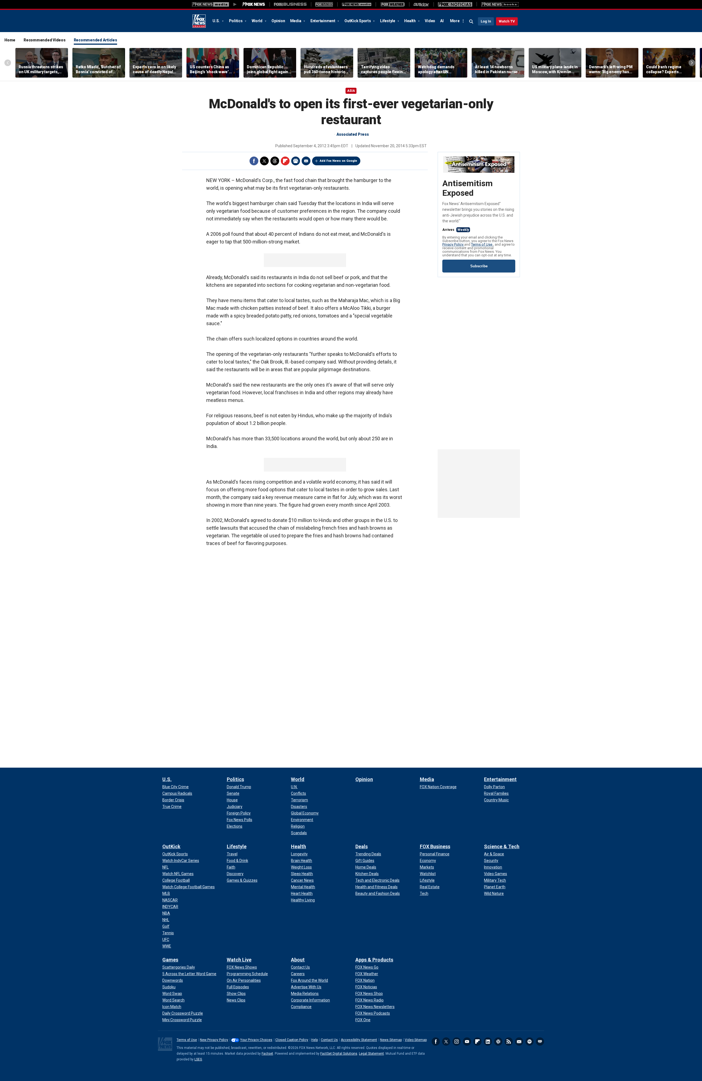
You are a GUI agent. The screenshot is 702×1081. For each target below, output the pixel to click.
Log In (486, 21)
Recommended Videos (45, 40)
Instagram (456, 1041)
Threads (274, 161)
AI (442, 21)
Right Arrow (692, 62)
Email (306, 161)
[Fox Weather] (392, 4)
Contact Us (329, 1040)
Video (430, 21)
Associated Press (352, 134)
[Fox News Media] (253, 4)
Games (170, 960)
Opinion (278, 21)
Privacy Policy (453, 244)
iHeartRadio (540, 1041)
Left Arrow (7, 62)
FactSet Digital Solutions (338, 1054)
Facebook (254, 161)
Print (295, 161)
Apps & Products (374, 960)
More (455, 21)
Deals (361, 846)
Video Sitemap (416, 1040)
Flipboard (285, 161)
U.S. (216, 21)
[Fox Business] (290, 4)
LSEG (198, 1059)
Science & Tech (501, 846)
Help (314, 1040)
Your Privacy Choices (256, 1040)
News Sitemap (391, 1040)
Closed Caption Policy (291, 1040)
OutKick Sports (358, 21)
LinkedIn (488, 1041)
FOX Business (435, 846)
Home (9, 40)
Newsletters (519, 1041)
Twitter (264, 161)
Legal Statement (371, 1054)
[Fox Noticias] (455, 4)
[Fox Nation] (324, 4)
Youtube (467, 1041)
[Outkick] (421, 4)
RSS (509, 1041)
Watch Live (239, 960)
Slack (498, 1041)
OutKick (171, 846)
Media (296, 21)
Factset (267, 1054)
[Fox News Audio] (356, 4)
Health (410, 21)
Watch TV (507, 21)
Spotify (529, 1041)
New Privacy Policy (214, 1040)
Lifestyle (388, 21)
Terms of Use (482, 244)
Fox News (199, 21)
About (298, 960)
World (257, 21)
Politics (236, 21)
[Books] (500, 4)
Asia (351, 91)
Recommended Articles (95, 40)
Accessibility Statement (359, 1040)
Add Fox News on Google (338, 161)
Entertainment (323, 21)
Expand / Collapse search (471, 21)
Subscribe (479, 266)
